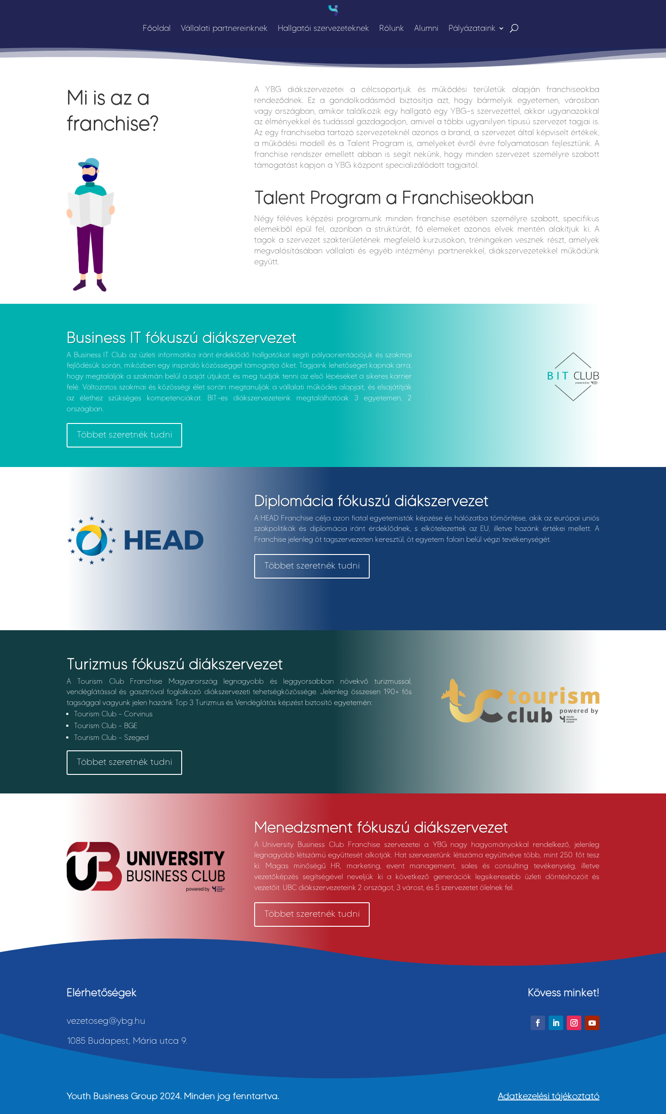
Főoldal (157, 28)
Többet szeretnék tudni (124, 434)
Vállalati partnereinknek (224, 28)
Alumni (426, 28)
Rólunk (391, 28)
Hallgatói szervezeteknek (323, 28)
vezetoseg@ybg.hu (106, 1020)
